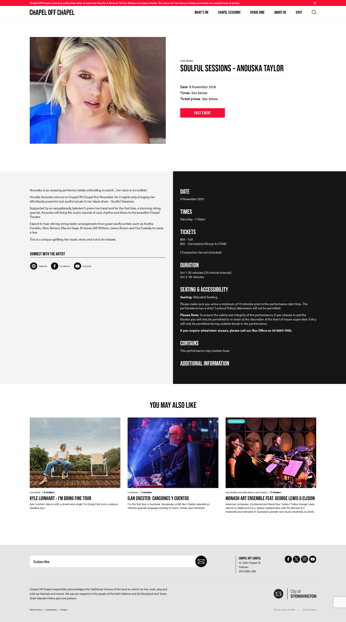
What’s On (202, 12)
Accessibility (51, 609)
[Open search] (314, 12)
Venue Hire (257, 12)
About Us (280, 12)
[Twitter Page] (296, 559)
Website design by (284, 609)
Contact (63, 609)
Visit (299, 12)
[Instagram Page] (304, 559)
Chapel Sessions (229, 12)
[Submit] (201, 561)
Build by (309, 609)
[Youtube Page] (312, 559)
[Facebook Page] (288, 559)
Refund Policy (36, 609)
